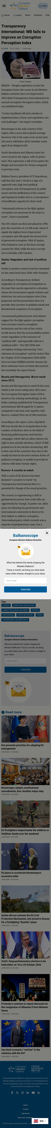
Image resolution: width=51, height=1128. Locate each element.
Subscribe (25, 589)
